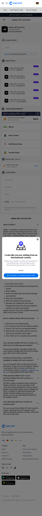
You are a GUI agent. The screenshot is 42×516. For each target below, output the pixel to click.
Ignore (21, 270)
